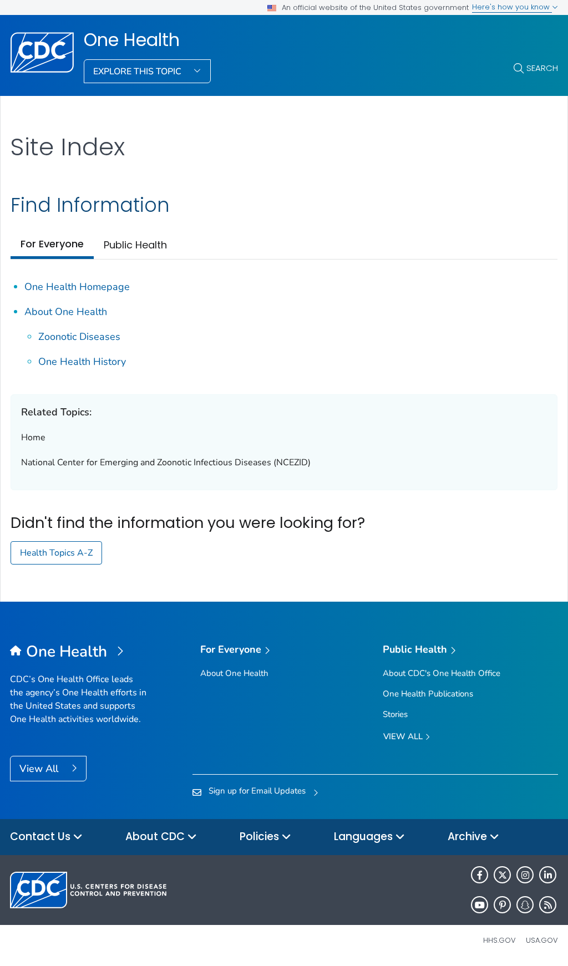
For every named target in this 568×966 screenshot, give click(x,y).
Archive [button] (469, 836)
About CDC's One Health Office (441, 673)
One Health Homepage (77, 286)
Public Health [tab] (135, 245)
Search (542, 68)
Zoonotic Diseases (79, 336)
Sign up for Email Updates (257, 790)
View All (40, 768)
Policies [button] (261, 836)
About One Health (65, 311)
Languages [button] (364, 836)
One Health (132, 40)
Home (33, 437)
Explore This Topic (138, 71)
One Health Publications (428, 693)
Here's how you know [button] (512, 7)
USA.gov (542, 940)
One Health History (82, 361)
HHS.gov (499, 940)
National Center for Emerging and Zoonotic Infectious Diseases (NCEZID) (166, 462)
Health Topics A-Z (56, 553)
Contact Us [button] (41, 836)
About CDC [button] (156, 836)
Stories (395, 714)
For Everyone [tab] (52, 244)
